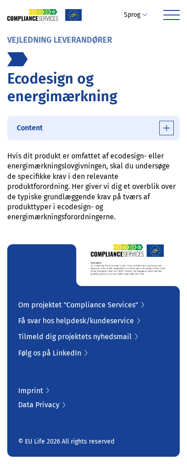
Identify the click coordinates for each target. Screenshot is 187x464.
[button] (135, 15)
